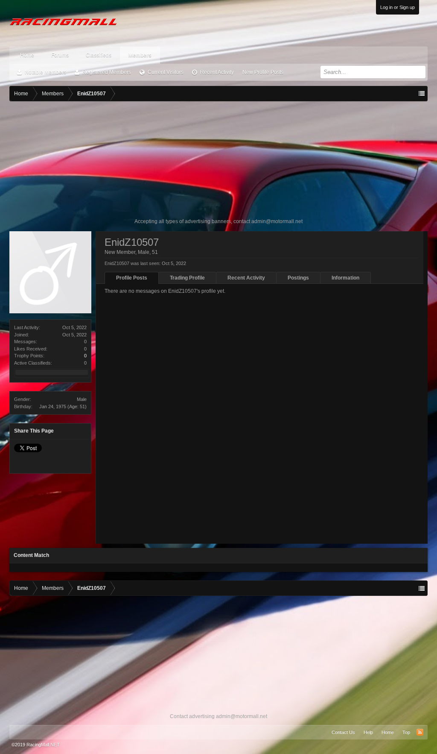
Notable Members (45, 72)
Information (345, 278)
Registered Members (106, 72)
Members (139, 55)
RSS (420, 732)
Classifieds (98, 55)
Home (27, 55)
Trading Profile (187, 278)
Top (406, 732)
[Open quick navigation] (421, 93)
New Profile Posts (262, 72)
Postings (298, 278)
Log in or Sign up (397, 7)
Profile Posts (131, 278)
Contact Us (343, 732)
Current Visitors (166, 72)
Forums (60, 55)
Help (368, 732)
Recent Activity (217, 72)
